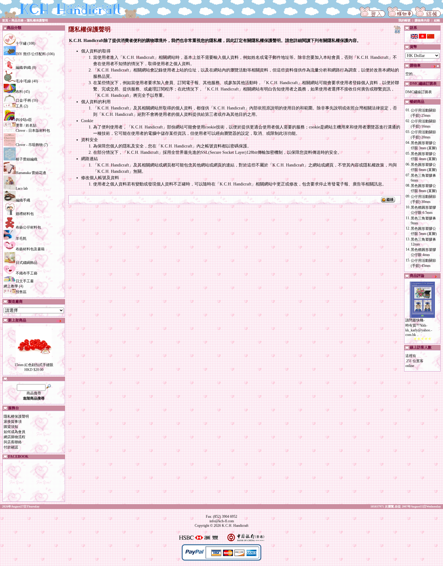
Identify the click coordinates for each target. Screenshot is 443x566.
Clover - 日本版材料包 (33, 130)
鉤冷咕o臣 (24, 120)
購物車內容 (422, 20)
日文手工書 (25, 281)
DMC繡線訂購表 (418, 92)
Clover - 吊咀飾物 (29, 145)
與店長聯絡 (13, 442)
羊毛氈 (21, 238)
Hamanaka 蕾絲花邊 (31, 173)
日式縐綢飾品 (26, 263)
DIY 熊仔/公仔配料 (31, 54)
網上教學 (11, 286)
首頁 (5, 20)
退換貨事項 (13, 421)
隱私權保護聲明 (37, 20)
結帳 (437, 20)
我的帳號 (404, 20)
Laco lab (22, 188)
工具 (19, 106)
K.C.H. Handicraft (235, 525)
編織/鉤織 (23, 67)
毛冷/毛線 (23, 81)
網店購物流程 (14, 437)
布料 (19, 92)
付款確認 (11, 447)
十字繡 (21, 43)
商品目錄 (17, 20)
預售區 (21, 292)
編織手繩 (23, 200)
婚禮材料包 (25, 214)
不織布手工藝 (26, 273)
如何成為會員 (14, 432)
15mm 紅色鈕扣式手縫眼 (33, 365)
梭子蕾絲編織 (26, 159)
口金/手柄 (23, 100)
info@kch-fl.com (221, 521)
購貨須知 (11, 427)
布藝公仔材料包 (28, 227)
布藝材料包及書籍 (30, 249)
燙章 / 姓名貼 (26, 125)
